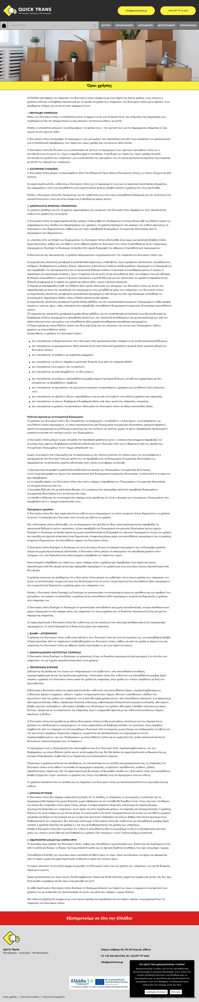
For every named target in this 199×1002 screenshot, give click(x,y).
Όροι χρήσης (10, 997)
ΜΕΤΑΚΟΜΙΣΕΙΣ (124, 25)
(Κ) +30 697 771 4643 (137, 956)
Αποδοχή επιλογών (156, 992)
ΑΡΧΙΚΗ (105, 25)
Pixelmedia (190, 997)
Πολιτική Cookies (29, 997)
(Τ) (113, 956)
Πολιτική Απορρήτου (54, 997)
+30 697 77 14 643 (178, 10)
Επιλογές (176, 992)
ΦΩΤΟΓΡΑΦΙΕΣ (166, 25)
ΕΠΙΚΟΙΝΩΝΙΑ (188, 25)
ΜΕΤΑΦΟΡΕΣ (145, 25)
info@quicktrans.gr (136, 10)
